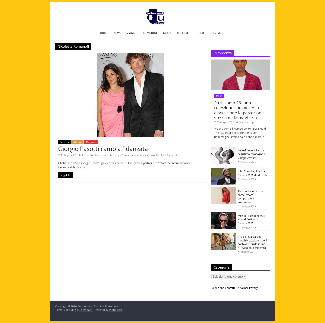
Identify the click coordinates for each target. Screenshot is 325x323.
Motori (182, 33)
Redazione (217, 288)
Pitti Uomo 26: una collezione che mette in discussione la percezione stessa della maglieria (239, 110)
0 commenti (100, 155)
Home (104, 33)
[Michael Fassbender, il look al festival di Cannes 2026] (223, 214)
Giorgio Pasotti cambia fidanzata (103, 149)
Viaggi (131, 33)
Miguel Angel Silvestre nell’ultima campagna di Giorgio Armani (252, 154)
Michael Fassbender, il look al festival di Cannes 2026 (251, 219)
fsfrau (85, 155)
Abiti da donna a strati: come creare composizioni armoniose (251, 196)
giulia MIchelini (138, 155)
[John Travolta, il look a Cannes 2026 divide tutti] (223, 169)
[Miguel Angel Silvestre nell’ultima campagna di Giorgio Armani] (223, 148)
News (117, 33)
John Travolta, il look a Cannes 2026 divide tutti (252, 173)
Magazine (91, 142)
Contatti (230, 288)
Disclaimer (241, 288)
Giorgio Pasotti (121, 155)
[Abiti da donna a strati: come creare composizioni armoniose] (223, 189)
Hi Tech (199, 33)
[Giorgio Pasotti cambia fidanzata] (130, 55)
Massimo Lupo (247, 122)
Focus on (65, 142)
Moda (167, 33)
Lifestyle (216, 33)
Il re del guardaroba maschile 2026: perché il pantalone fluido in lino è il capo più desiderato (252, 242)
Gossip (78, 142)
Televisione (149, 33)
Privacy (253, 288)
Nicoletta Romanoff (166, 155)
